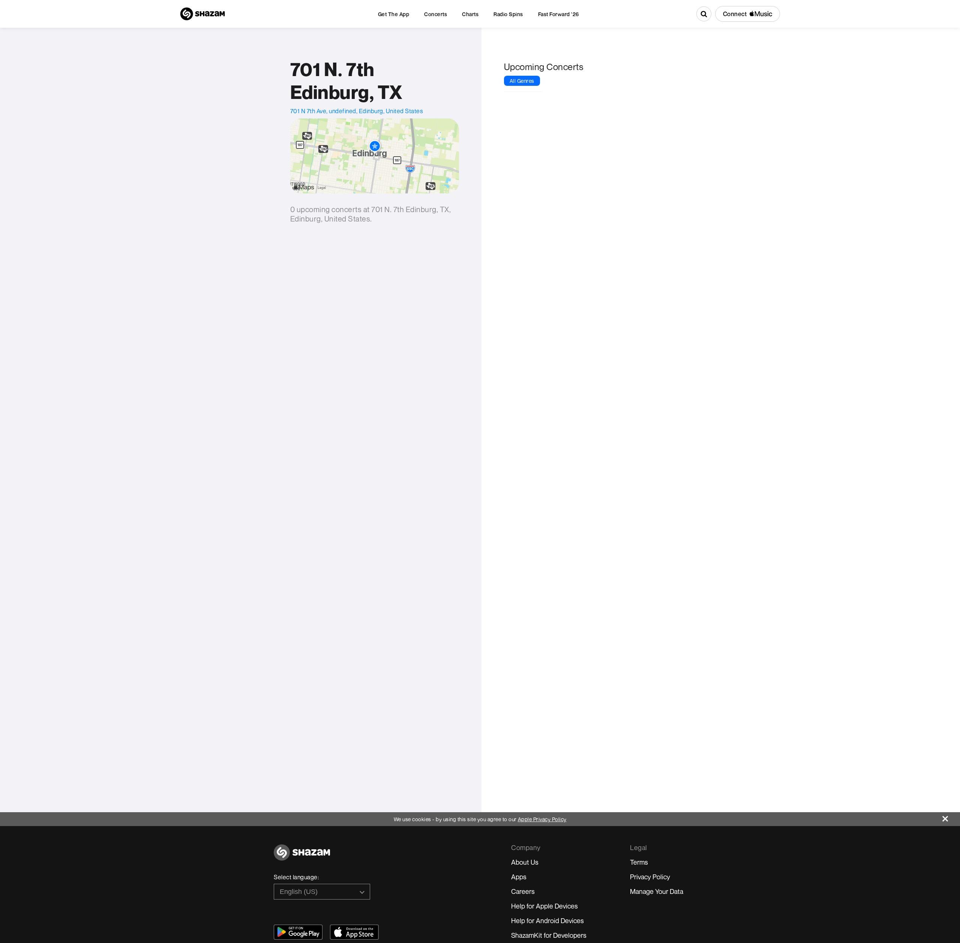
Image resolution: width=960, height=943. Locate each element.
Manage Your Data (656, 891)
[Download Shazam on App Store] (354, 932)
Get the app (394, 14)
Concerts (435, 14)
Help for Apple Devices (544, 906)
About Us (524, 862)
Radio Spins (508, 14)
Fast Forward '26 (558, 14)
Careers (523, 891)
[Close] (951, 817)
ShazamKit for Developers (548, 935)
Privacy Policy (650, 877)
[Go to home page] (302, 856)
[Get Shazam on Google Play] (298, 932)
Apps (518, 877)
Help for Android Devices (547, 920)
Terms (639, 862)
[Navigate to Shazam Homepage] (202, 13)
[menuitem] (393, 14)
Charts (470, 14)
